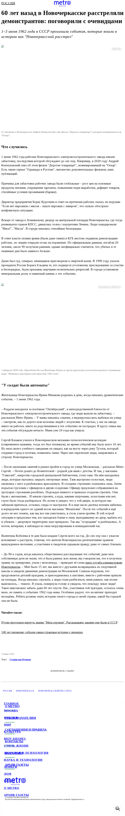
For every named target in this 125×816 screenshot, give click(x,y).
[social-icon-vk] (7, 808)
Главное (11, 703)
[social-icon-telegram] (15, 808)
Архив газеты (16, 795)
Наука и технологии (23, 759)
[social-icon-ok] (24, 808)
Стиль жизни (16, 745)
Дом (7, 773)
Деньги (10, 766)
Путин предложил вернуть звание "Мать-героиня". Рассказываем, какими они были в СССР (59, 622)
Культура (12, 731)
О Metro (11, 788)
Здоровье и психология (26, 752)
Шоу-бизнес (15, 738)
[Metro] (62, 3)
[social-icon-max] (32, 808)
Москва (11, 710)
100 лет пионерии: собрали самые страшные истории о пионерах (42, 632)
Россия (11, 717)
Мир (7, 724)
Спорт (9, 780)
